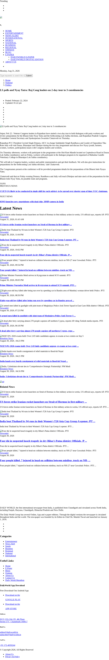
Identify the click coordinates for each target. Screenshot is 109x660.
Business (9, 548)
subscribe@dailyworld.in (10, 634)
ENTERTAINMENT (14, 33)
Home (8, 80)
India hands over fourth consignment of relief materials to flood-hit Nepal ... (34, 361)
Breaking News (6, 338)
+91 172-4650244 (7, 645)
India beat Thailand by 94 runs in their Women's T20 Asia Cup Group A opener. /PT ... (39, 240)
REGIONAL (10, 47)
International (10, 556)
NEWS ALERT (12, 35)
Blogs (7, 571)
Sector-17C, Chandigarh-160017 (14, 621)
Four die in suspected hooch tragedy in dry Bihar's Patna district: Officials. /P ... (36, 255)
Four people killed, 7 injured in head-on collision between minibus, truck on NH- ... (37, 270)
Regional (9, 551)
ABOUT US (10, 62)
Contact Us (10, 578)
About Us (9, 575)
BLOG (8, 52)
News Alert (10, 544)
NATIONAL (10, 43)
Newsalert (4, 217)
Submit (29, 76)
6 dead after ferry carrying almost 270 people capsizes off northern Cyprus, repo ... (37, 331)
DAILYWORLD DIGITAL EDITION (27, 59)
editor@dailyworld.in (9, 632)
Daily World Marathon (14, 580)
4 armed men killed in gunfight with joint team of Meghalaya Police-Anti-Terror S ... (38, 316)
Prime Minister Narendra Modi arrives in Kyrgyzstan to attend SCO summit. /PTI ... (38, 285)
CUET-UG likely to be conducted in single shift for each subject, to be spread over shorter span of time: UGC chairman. (54, 191)
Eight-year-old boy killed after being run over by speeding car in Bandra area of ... (37, 300)
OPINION (9, 50)
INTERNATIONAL (14, 38)
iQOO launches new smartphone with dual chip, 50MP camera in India (32, 201)
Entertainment (11, 541)
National (8, 83)
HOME (8, 31)
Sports (8, 546)
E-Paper (8, 568)
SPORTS (9, 40)
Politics (8, 85)
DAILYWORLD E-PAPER (22, 57)
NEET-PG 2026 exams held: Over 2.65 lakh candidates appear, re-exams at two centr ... (39, 346)
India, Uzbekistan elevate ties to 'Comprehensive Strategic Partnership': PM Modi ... (38, 376)
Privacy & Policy (12, 656)
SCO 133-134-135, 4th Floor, (12, 619)
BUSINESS (10, 45)
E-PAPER (9, 55)
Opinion (8, 573)
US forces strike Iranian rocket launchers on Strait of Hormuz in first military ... (36, 224)
